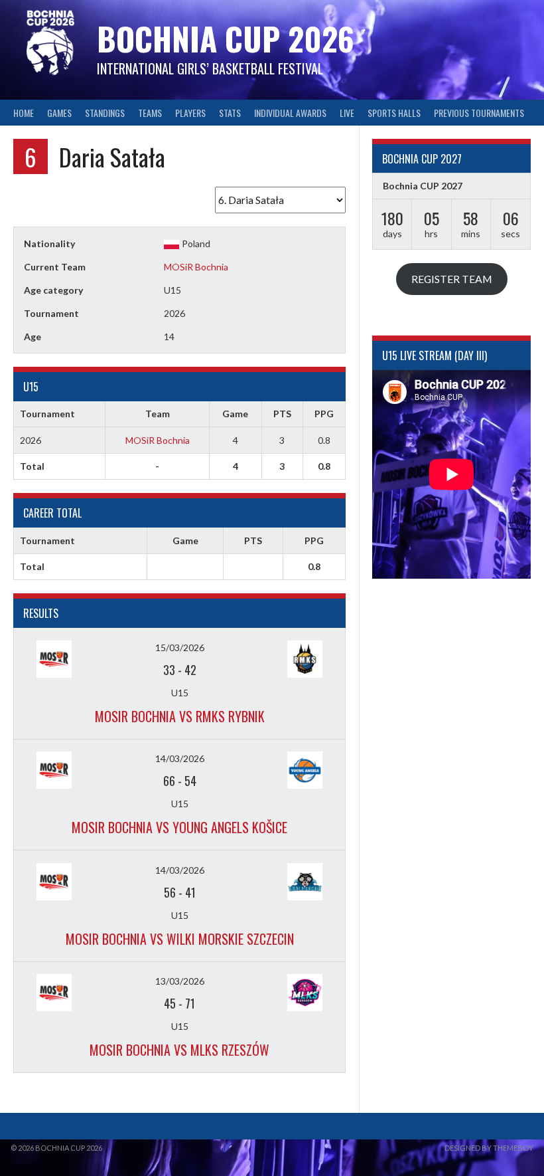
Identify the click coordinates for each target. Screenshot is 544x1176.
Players (190, 113)
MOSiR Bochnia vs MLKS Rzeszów (179, 1050)
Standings (105, 113)
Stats (230, 113)
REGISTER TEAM (451, 278)
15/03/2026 (179, 647)
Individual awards (290, 113)
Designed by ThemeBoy (488, 1147)
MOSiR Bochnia (196, 266)
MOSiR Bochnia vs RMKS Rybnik (180, 716)
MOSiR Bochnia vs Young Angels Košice (179, 827)
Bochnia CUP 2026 (225, 38)
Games (59, 113)
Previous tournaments (479, 113)
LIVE (347, 113)
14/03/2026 (179, 758)
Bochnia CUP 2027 (422, 185)
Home (23, 113)
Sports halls (394, 113)
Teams (150, 113)
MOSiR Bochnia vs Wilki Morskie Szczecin (180, 939)
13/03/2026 (179, 981)
